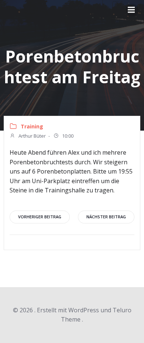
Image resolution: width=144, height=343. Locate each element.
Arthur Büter (31, 135)
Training (32, 126)
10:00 (67, 135)
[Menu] (132, 10)
